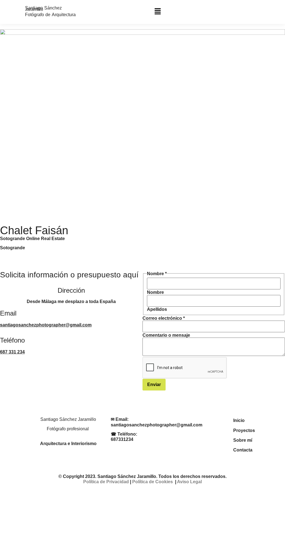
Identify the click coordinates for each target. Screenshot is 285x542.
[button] (157, 12)
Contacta (242, 450)
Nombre (155, 292)
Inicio (239, 420)
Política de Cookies (152, 481)
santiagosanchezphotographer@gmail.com (46, 325)
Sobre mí (242, 440)
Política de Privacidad (106, 481)
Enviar (154, 384)
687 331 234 (12, 352)
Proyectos (244, 430)
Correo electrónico (163, 318)
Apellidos (157, 309)
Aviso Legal (189, 481)
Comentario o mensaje (166, 335)
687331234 (122, 439)
